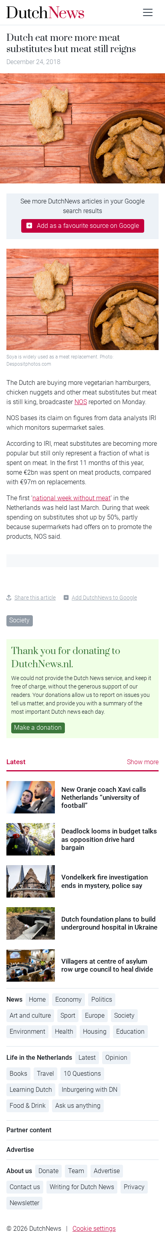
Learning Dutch (31, 1089)
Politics (101, 999)
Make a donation (38, 727)
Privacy (134, 1187)
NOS (80, 402)
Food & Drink (28, 1105)
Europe (95, 1015)
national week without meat (71, 498)
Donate (48, 1171)
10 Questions (82, 1073)
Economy (68, 999)
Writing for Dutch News (82, 1187)
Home (37, 999)
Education (130, 1031)
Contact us (25, 1187)
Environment (27, 1031)
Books (18, 1073)
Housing (95, 1031)
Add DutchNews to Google (104, 597)
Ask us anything (78, 1105)
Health (64, 1031)
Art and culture (30, 1015)
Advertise (107, 1171)
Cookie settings (94, 1228)
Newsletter (24, 1203)
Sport (67, 1015)
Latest (16, 762)
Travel (45, 1073)
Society (19, 620)
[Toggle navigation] (148, 12)
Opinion (116, 1057)
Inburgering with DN (89, 1089)
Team (76, 1171)
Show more (143, 762)
